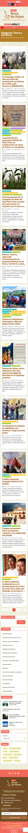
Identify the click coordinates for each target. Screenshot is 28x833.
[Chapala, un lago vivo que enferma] (5, 724)
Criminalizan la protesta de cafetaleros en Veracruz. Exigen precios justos (13, 429)
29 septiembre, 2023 (9, 209)
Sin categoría (6, 683)
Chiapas (5, 748)
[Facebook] (9, 773)
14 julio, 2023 (7, 435)
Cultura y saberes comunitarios (18, 128)
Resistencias (17, 760)
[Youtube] (18, 773)
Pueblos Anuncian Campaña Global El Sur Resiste (12, 481)
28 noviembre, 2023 (9, 88)
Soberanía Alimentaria (16, 133)
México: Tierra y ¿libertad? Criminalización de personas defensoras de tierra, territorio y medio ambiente (13, 260)
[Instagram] (12, 773)
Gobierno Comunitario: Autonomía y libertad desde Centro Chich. (13, 321)
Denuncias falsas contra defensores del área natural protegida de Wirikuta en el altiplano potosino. (13, 373)
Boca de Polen (21, 326)
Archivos (5, 735)
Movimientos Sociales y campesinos (10, 72)
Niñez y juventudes (8, 676)
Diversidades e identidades (10, 653)
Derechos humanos (7, 70)
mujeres (5, 757)
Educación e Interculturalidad (18, 311)
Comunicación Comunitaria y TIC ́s (9, 309)
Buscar (21, 622)
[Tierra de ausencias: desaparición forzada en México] (5, 716)
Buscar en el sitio (8, 617)
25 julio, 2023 (7, 380)
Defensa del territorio (14, 751)
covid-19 (5, 751)
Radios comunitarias (8, 760)
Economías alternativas (9, 657)
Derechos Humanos (8, 754)
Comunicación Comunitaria (15, 748)
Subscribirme (13, 817)
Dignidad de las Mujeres (9, 649)
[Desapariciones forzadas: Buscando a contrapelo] (5, 703)
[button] (25, 27)
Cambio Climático (6, 128)
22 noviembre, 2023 (9, 149)
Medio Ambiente (17, 754)
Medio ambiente (6, 131)
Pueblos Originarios (13, 757)
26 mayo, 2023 (7, 486)
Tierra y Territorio (7, 74)
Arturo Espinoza (17, 380)
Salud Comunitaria (6, 133)
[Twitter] (15, 773)
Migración (5, 668)
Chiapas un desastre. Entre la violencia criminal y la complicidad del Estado (14, 532)
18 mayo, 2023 (7, 538)
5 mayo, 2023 (7, 593)
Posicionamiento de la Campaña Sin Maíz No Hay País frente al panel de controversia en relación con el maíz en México (13, 203)
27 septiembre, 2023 (9, 266)
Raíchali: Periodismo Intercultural (11, 709)
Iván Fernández (20, 88)
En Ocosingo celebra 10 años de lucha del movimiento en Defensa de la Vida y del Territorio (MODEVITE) (13, 81)
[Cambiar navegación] (14, 27)
